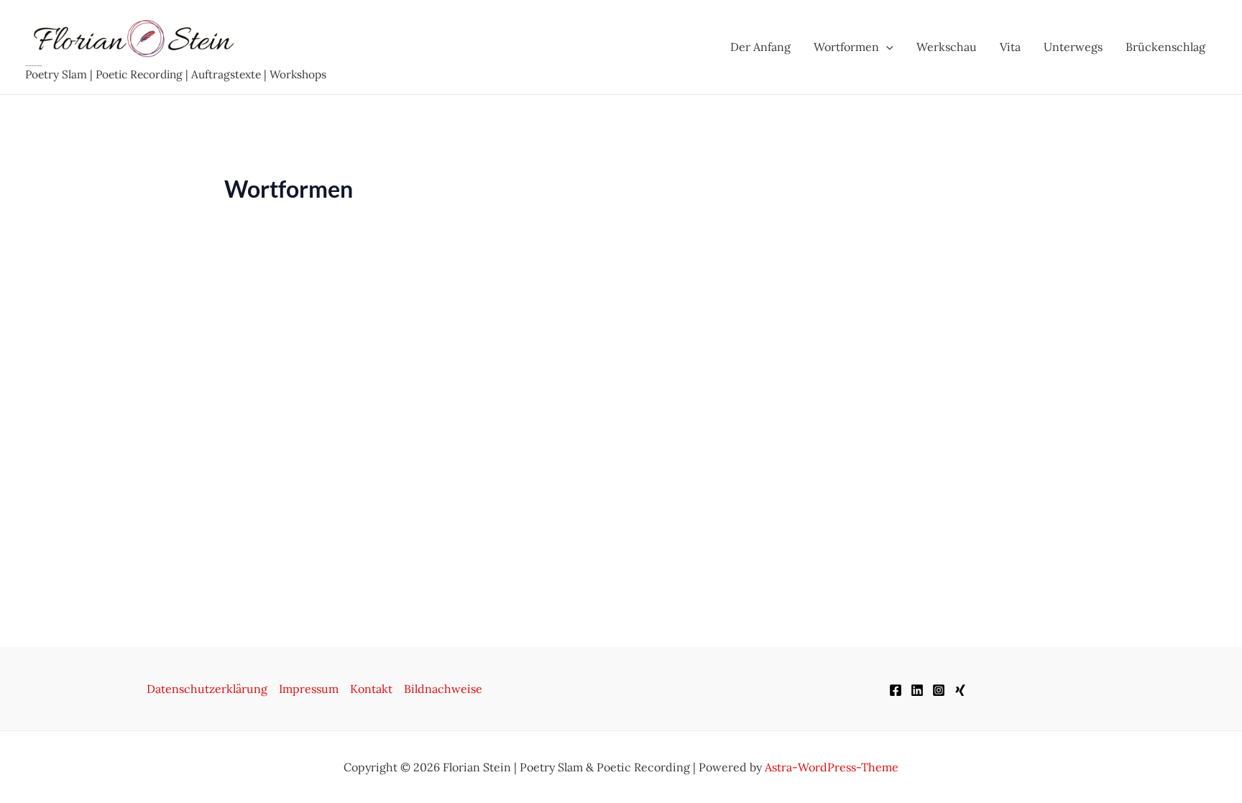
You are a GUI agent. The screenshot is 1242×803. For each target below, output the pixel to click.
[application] (886, 47)
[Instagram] (938, 690)
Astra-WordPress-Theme (831, 767)
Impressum (309, 689)
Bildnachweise (443, 689)
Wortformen (846, 47)
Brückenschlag (1165, 47)
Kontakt (371, 689)
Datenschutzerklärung (207, 689)
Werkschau (946, 47)
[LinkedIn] (917, 690)
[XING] (960, 690)
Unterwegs (1073, 47)
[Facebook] (895, 690)
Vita (1010, 47)
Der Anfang (760, 47)
